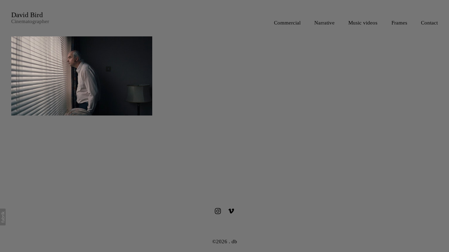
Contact (429, 23)
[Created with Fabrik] (3, 217)
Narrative (324, 23)
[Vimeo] (231, 211)
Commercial (287, 23)
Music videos (362, 23)
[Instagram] (217, 211)
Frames (399, 23)
